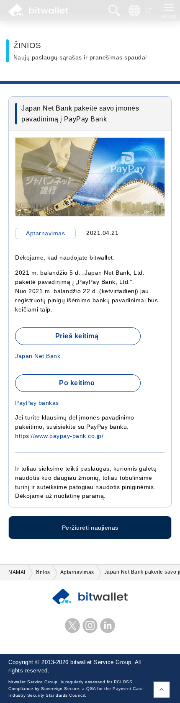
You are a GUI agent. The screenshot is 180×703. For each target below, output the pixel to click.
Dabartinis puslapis (161, 689)
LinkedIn (107, 625)
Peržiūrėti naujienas (90, 527)
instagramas (90, 625)
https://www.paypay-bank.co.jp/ (59, 436)
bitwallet (38, 10)
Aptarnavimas (45, 233)
